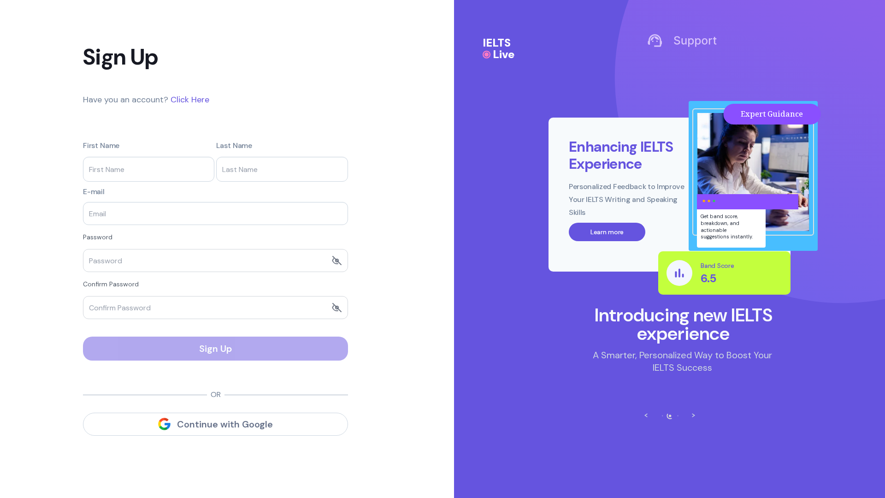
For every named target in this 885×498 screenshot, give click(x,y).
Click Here (190, 99)
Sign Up (215, 349)
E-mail (94, 191)
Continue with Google (225, 424)
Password (97, 237)
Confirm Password (111, 284)
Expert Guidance (833, 114)
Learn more (668, 232)
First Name (101, 145)
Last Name (234, 145)
